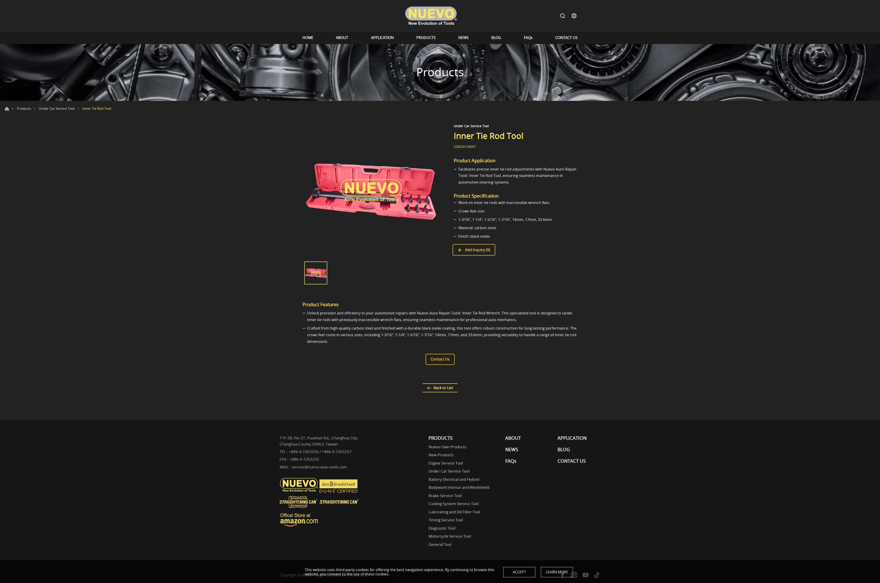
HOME (307, 38)
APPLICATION (382, 38)
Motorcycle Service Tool (450, 536)
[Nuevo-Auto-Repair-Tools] (430, 16)
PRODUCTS (426, 38)
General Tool (440, 544)
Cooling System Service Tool (453, 503)
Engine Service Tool (446, 463)
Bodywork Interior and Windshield (459, 487)
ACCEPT (519, 572)
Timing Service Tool (446, 519)
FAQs (528, 38)
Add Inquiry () (477, 249)
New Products (441, 454)
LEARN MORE (557, 572)
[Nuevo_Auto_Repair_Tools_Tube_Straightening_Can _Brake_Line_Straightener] (320, 509)
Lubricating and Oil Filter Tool (454, 511)
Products (24, 108)
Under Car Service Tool (57, 108)
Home (7, 109)
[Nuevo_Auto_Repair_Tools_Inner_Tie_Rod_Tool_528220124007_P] (371, 190)
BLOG (496, 38)
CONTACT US (566, 38)
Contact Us (440, 359)
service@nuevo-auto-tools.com (319, 467)
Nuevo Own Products (447, 446)
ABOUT (342, 38)
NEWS (463, 38)
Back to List (443, 387)
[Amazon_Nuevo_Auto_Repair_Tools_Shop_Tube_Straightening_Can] (299, 526)
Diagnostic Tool (442, 528)
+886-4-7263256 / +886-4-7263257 (320, 451)
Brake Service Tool (445, 495)
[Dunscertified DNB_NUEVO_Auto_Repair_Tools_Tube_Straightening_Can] (338, 491)
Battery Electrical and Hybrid (454, 479)
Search (562, 15)
